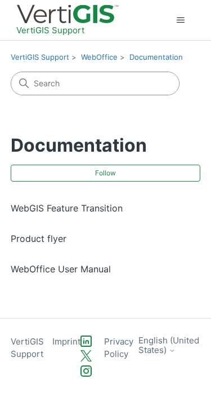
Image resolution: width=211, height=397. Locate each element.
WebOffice (99, 56)
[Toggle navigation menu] (180, 20)
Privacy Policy (118, 348)
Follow (105, 173)
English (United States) (168, 345)
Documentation (156, 56)
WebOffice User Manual (61, 269)
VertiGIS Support (40, 56)
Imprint (66, 341)
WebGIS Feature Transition (67, 208)
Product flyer (38, 238)
